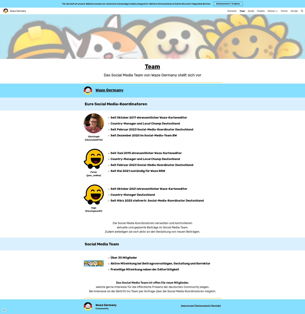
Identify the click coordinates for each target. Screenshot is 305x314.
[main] (152, 70)
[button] (302, 11)
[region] (152, 4)
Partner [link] (284, 11)
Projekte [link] (261, 11)
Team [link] (242, 11)
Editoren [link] (271, 11)
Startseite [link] (231, 11)
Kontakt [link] (294, 11)
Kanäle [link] (251, 11)
